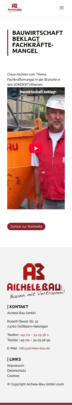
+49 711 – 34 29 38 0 (34, 335)
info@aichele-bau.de (34, 348)
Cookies (13, 376)
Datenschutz (16, 370)
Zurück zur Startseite (26, 226)
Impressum (15, 365)
